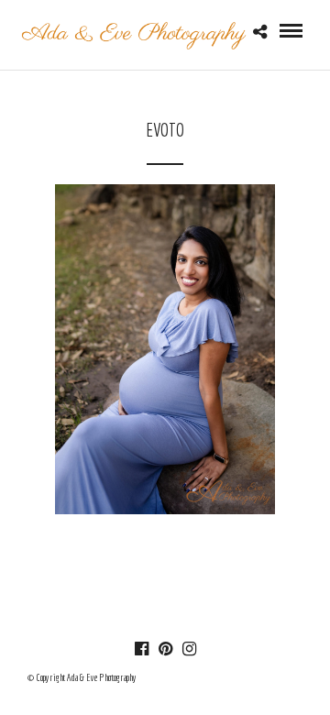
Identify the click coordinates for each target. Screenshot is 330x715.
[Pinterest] (165, 649)
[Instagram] (189, 649)
